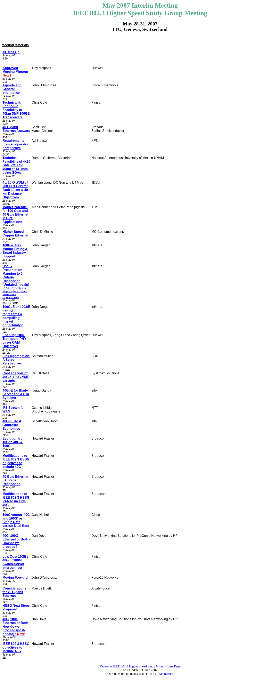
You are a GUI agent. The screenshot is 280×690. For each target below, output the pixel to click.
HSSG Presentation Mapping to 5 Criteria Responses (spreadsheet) (14, 293)
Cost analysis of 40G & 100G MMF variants (15, 376)
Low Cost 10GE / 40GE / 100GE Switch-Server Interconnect (15, 562)
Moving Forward (15, 577)
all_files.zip (10, 52)
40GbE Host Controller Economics (11, 424)
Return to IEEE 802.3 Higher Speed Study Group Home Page (140, 666)
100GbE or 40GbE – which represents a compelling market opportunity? (16, 316)
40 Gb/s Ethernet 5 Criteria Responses (15, 480)
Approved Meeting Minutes (15, 71)
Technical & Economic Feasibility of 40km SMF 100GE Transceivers (16, 110)
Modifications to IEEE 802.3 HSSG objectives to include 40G (15, 461)
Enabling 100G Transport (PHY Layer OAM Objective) (14, 340)
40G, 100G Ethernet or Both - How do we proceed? (16, 541)
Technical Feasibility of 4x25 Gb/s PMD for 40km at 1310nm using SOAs (16, 165)
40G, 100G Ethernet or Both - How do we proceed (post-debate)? (16, 626)
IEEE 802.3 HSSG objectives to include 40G (15, 647)
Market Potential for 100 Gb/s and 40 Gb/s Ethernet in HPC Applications (15, 214)
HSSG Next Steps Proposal (16, 607)
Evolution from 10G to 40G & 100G (13, 442)
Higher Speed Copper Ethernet (15, 233)
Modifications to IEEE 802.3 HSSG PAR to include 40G (15, 499)
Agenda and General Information (12, 88)
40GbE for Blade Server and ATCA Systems (15, 394)
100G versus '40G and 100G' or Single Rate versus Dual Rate (16, 520)
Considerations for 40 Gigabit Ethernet (14, 592)
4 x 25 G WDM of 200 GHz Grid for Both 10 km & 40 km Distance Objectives (15, 190)
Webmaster (165, 673)
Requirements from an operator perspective (15, 144)
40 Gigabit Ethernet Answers (16, 129)
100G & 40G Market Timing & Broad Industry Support (15, 250)
